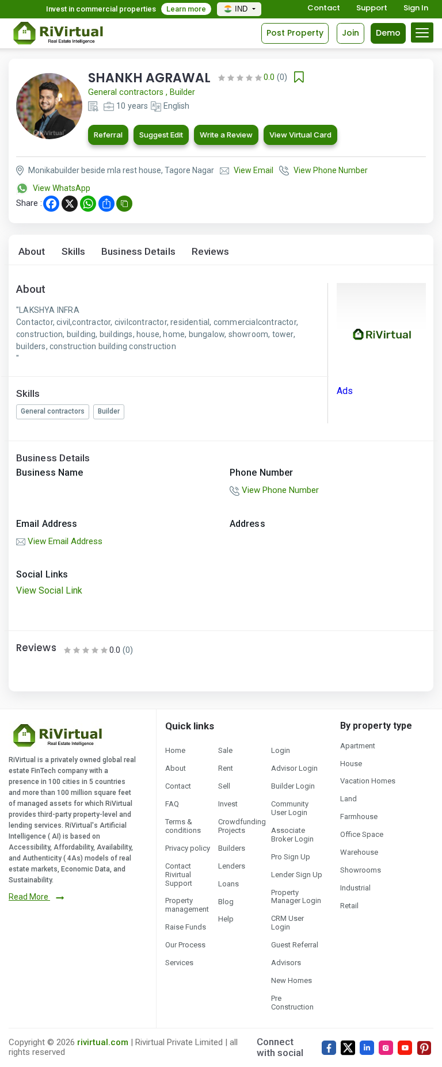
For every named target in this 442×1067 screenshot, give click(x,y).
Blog (226, 901)
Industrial (355, 888)
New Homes (291, 980)
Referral (108, 134)
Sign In (415, 8)
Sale (225, 750)
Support (371, 8)
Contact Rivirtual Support (178, 875)
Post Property (294, 33)
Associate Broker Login (292, 834)
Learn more (186, 9)
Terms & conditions (183, 826)
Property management (187, 904)
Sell (224, 786)
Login (280, 750)
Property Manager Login (296, 896)
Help (226, 919)
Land (348, 798)
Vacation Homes (367, 781)
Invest (228, 804)
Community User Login (289, 808)
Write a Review (226, 134)
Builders (231, 848)
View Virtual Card (300, 134)
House (351, 763)
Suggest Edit (161, 134)
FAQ (172, 804)
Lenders (231, 866)
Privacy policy (187, 848)
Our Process (185, 944)
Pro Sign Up (290, 856)
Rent (225, 768)
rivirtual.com (102, 1042)
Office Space (361, 834)
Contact (323, 8)
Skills (74, 251)
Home (175, 750)
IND (242, 9)
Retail (349, 905)
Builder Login (293, 786)
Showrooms (360, 870)
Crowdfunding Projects (242, 826)
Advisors (286, 962)
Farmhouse (359, 816)
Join (350, 33)
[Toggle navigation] (422, 32)
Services (179, 962)
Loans (228, 883)
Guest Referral (294, 944)
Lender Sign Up (296, 874)
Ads (345, 390)
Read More (29, 896)
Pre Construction (292, 1002)
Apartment (357, 745)
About (31, 251)
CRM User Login (287, 922)
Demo (388, 33)
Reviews (211, 251)
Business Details (138, 251)
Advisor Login (294, 768)
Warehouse (359, 852)
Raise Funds (185, 927)
